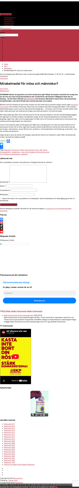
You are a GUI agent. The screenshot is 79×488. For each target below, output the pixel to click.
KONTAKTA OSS (9, 23)
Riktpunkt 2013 (9, 432)
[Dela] (39, 147)
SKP (41, 150)
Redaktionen (4, 91)
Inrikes (6, 43)
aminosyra (30, 99)
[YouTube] (39, 231)
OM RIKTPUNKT (9, 21)
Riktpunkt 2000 (9, 460)
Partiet (6, 50)
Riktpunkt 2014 (9, 430)
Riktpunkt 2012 (9, 435)
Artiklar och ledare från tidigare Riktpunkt (19, 464)
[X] (39, 228)
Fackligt (6, 48)
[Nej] (57, 487)
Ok (55, 487)
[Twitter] (39, 144)
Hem (5, 41)
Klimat (6, 54)
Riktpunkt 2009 (9, 441)
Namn (3, 186)
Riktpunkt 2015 (9, 428)
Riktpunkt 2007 (9, 445)
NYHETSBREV (8, 19)
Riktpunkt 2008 (9, 443)
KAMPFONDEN (8, 25)
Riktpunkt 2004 (9, 452)
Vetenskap (4, 78)
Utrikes (6, 45)
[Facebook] (39, 141)
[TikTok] (39, 225)
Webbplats (4, 194)
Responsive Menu (6, 14)
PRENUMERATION (9, 18)
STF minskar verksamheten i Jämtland (14, 154)
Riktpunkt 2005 (9, 450)
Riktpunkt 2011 (9, 437)
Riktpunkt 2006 (9, 447)
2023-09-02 (4, 89)
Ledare (6, 58)
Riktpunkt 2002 (9, 456)
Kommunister (29, 150)
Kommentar (5, 182)
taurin (45, 150)
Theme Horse (13, 480)
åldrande (7, 150)
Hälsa (22, 150)
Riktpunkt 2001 (9, 458)
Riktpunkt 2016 (9, 426)
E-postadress (5, 190)
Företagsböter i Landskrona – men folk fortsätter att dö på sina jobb (24, 152)
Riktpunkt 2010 (9, 439)
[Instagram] (39, 222)
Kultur (6, 56)
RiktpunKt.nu (18, 478)
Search (2, 33)
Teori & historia (9, 52)
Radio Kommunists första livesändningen (19, 315)
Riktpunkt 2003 (9, 454)
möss (37, 150)
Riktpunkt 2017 (9, 424)
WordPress (19, 483)
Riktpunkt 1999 (9, 462)
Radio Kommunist (34, 311)
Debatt (6, 60)
